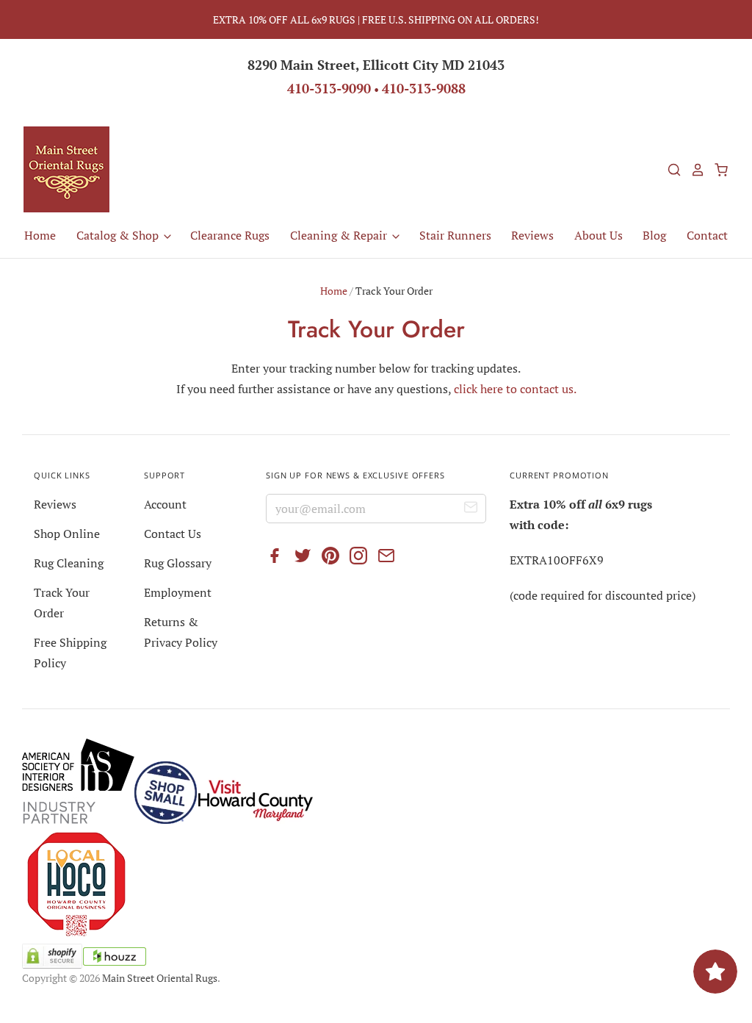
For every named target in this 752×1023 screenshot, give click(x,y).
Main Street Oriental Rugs (159, 978)
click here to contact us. (515, 389)
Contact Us (172, 533)
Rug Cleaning (69, 563)
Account (165, 504)
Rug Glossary (178, 563)
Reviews (532, 235)
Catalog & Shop (119, 235)
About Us (598, 235)
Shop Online (67, 533)
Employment (178, 592)
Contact (707, 235)
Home (40, 235)
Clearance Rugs (230, 235)
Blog (654, 235)
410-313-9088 (424, 88)
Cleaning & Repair (340, 235)
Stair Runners (455, 235)
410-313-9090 (329, 88)
